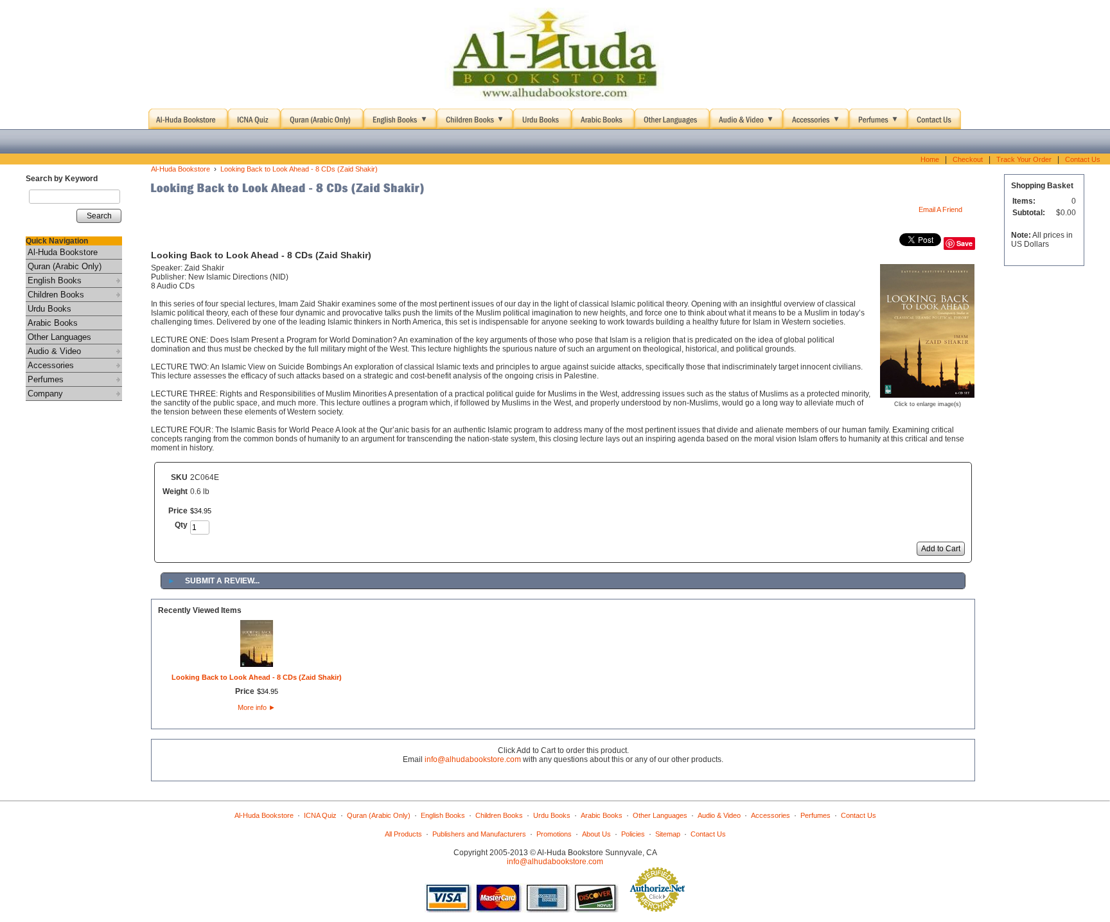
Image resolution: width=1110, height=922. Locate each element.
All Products (403, 834)
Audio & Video (54, 351)
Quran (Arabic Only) (64, 266)
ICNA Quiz (320, 815)
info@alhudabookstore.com (473, 759)
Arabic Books (53, 323)
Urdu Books (49, 309)
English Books (55, 280)
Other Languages (59, 337)
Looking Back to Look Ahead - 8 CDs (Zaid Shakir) (299, 169)
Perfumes (46, 379)
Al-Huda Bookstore (63, 252)
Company (45, 393)
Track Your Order (1024, 159)
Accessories (51, 365)
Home (930, 159)
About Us (596, 834)
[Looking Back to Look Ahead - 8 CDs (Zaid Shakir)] (927, 393)
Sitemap (667, 834)
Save (964, 243)
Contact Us (1082, 159)
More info (257, 707)
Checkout (968, 159)
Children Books (56, 294)
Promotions (554, 834)
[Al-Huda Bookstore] (555, 54)
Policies (633, 834)
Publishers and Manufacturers (479, 834)
